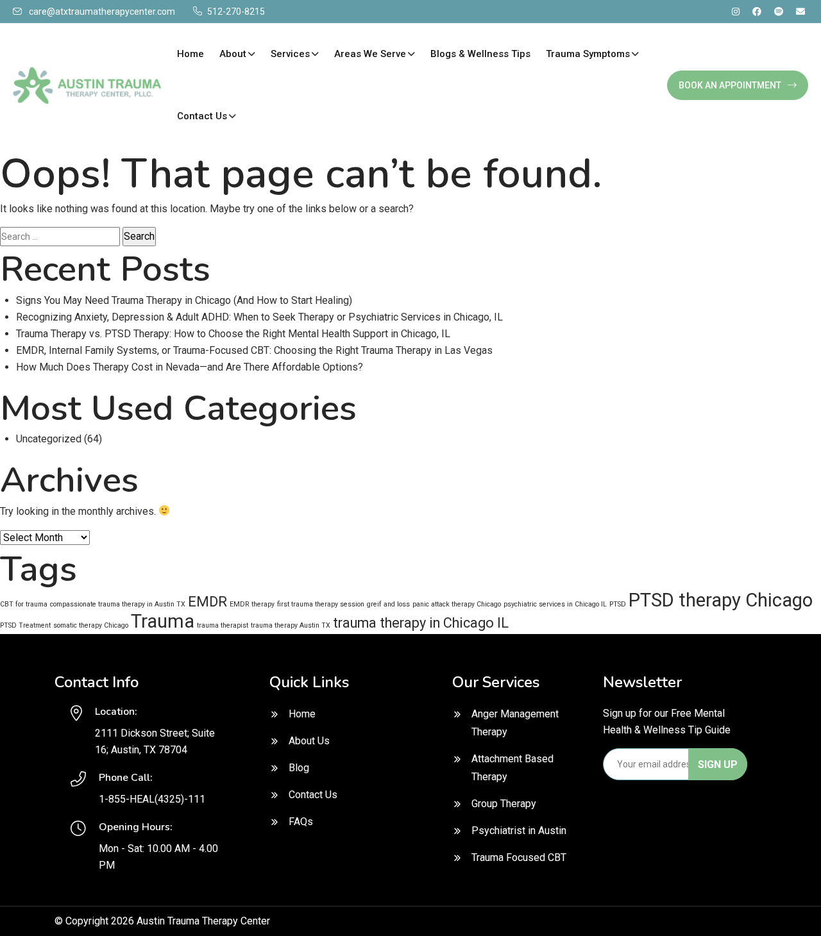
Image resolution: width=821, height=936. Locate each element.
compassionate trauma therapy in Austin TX (117, 604)
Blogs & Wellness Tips (480, 54)
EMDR (207, 602)
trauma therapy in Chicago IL (421, 623)
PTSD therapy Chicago (721, 600)
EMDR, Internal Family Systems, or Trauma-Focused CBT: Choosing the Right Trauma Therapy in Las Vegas (254, 350)
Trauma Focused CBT (518, 857)
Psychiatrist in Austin (518, 830)
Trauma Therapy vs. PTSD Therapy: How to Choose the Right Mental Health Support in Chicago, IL (233, 334)
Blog (299, 768)
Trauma (162, 621)
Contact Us (202, 116)
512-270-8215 (236, 11)
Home (190, 54)
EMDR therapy (252, 604)
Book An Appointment (730, 85)
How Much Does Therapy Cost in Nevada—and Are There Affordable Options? (189, 367)
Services (290, 54)
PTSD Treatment (25, 625)
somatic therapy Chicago (90, 625)
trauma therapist (222, 625)
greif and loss (388, 604)
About (232, 54)
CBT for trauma (23, 604)
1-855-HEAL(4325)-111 (152, 799)
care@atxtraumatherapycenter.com (102, 11)
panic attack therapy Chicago (456, 604)
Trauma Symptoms (588, 54)
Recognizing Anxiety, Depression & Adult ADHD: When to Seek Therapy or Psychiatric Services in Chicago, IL (259, 317)
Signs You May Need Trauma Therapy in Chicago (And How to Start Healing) (184, 300)
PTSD (617, 604)
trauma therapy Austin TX (290, 625)
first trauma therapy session (320, 604)
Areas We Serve (370, 54)
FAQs (301, 821)
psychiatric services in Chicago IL (555, 604)
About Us (309, 741)
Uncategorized (48, 439)
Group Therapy (503, 804)
